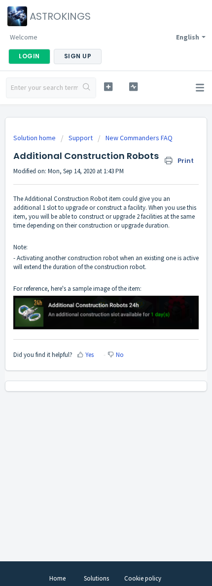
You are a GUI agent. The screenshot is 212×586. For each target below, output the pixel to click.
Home (57, 578)
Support (81, 137)
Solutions (96, 578)
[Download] (88, 287)
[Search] (87, 88)
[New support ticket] (108, 86)
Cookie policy (142, 578)
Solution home (35, 137)
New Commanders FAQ (139, 137)
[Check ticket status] (133, 86)
